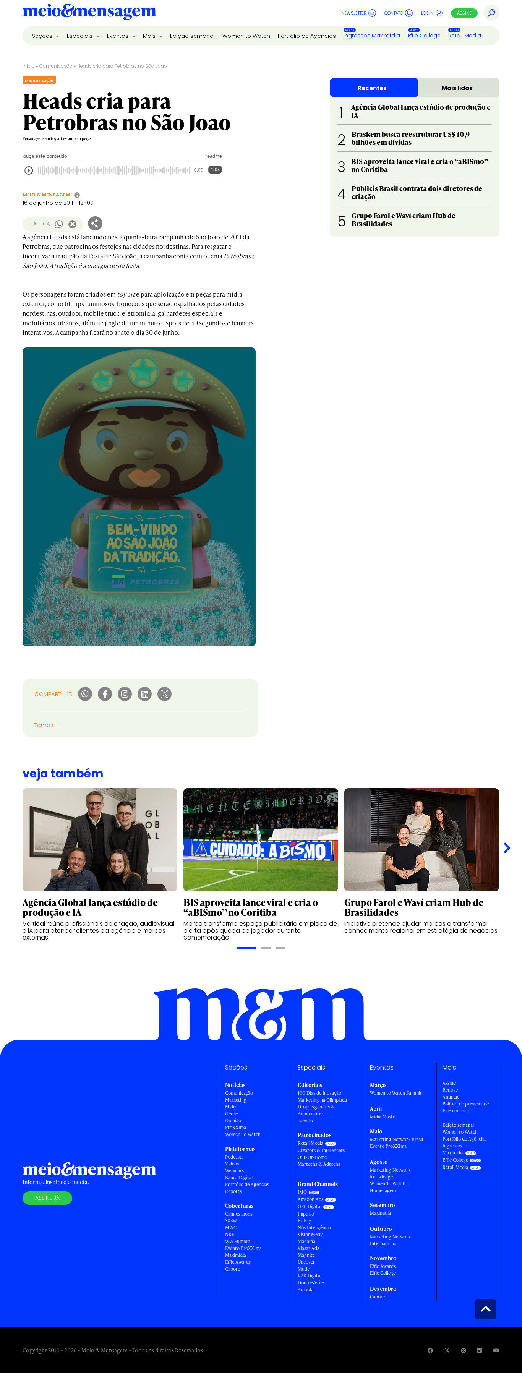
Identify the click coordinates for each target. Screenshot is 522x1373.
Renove (450, 1090)
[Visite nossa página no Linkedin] (479, 1350)
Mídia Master (383, 1116)
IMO (302, 1192)
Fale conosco (456, 1110)
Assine (464, 13)
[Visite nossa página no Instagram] (463, 1350)
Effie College (424, 35)
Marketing (235, 1100)
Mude (304, 1269)
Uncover (306, 1262)
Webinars (234, 1170)
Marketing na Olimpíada (322, 1100)
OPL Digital (309, 1206)
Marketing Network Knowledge (390, 1173)
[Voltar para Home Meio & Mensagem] (89, 13)
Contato (393, 13)
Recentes (372, 88)
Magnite (306, 1255)
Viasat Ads (308, 1248)
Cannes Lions (238, 1214)
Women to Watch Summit (396, 1093)
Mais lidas (457, 88)
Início (29, 66)
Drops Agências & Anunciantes (316, 1110)
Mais (150, 36)
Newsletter (353, 13)
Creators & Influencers (321, 1150)
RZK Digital (309, 1275)
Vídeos (232, 1163)
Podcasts (234, 1157)
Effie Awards (238, 1262)
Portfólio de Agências (307, 36)
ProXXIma (235, 1127)
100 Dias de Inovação (319, 1093)
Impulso (306, 1214)
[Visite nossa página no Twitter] (447, 1350)
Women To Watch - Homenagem (389, 1187)
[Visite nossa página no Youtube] (496, 1350)
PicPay (304, 1220)
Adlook (305, 1289)
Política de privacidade (466, 1103)
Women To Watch (243, 1134)
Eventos (118, 36)
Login (427, 13)
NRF (229, 1234)
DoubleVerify (311, 1282)
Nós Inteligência (314, 1227)
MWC (231, 1227)
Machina (306, 1241)
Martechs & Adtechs (319, 1164)
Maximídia (235, 1255)
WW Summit (237, 1241)
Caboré (232, 1269)
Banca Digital (239, 1177)
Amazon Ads (310, 1199)
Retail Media (464, 35)
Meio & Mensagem (46, 195)
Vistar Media (311, 1234)
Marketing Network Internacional (390, 1240)
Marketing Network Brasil (396, 1139)
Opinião (233, 1120)
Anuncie (451, 1097)
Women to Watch (246, 36)
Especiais (80, 36)
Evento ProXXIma (243, 1248)
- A (32, 223)
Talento (305, 1120)
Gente (231, 1113)
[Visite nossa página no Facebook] (430, 1350)
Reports (233, 1191)
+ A (46, 223)
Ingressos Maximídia (372, 35)
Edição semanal (192, 36)
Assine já (47, 1198)
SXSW (231, 1220)
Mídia (231, 1107)
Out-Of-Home (312, 1157)
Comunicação (56, 66)
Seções (43, 36)
